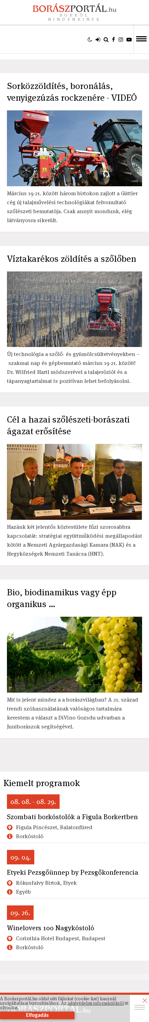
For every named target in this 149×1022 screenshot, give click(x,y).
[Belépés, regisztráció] (98, 39)
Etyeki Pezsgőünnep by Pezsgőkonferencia (72, 872)
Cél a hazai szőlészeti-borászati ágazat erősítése (68, 425)
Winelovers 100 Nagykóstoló (50, 927)
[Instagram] (121, 39)
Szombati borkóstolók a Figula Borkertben (72, 816)
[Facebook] (113, 39)
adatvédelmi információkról (96, 1003)
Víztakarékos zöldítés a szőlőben (71, 259)
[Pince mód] (90, 39)
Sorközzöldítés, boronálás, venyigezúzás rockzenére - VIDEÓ (72, 91)
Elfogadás (37, 1015)
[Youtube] (129, 39)
